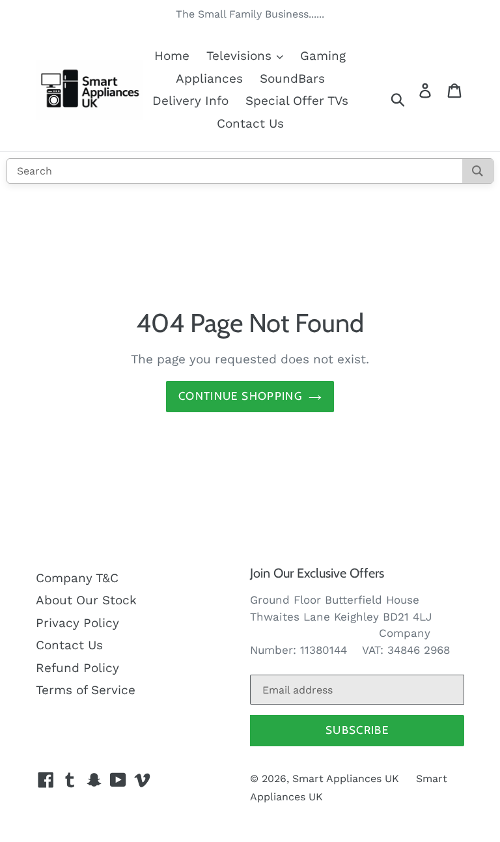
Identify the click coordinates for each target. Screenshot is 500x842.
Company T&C (77, 577)
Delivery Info (190, 100)
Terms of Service (85, 689)
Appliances (209, 78)
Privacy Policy (77, 622)
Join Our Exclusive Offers (317, 573)
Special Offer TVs (296, 100)
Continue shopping (240, 395)
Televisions (240, 55)
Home (171, 55)
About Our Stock (86, 600)
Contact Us (250, 123)
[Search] (477, 171)
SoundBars (292, 78)
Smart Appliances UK (345, 778)
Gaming (323, 55)
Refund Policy (77, 667)
